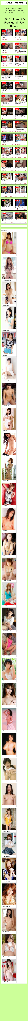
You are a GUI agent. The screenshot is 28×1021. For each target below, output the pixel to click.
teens (18, 15)
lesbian (20, 8)
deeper (17, 12)
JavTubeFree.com (14, 3)
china (7, 8)
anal (14, 10)
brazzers (20, 10)
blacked (13, 8)
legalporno (8, 10)
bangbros (11, 15)
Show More (14, 226)
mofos (23, 12)
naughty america (8, 12)
